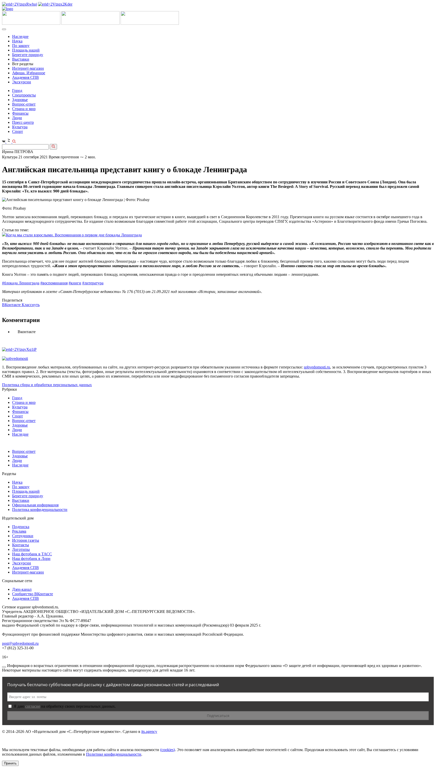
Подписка (20, 527)
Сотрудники (22, 536)
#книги (75, 283)
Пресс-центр (23, 122)
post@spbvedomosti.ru (20, 643)
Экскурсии (21, 82)
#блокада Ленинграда (20, 283)
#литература (92, 283)
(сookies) (167, 750)
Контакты (20, 545)
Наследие (20, 36)
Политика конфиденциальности (39, 509)
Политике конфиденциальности (113, 754)
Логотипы (21, 549)
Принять (10, 763)
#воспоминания (54, 283)
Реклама (19, 531)
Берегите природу (27, 55)
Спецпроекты (24, 95)
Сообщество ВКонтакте (32, 594)
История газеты (25, 540)
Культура (20, 127)
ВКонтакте (12, 305)
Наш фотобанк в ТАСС (32, 554)
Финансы (20, 113)
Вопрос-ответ (24, 104)
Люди (17, 118)
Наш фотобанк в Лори (31, 558)
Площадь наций (26, 50)
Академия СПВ (25, 77)
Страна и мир (24, 109)
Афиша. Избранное (28, 73)
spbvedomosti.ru (317, 367)
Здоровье (20, 99)
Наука (17, 41)
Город (17, 90)
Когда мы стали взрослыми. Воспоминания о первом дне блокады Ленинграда (74, 235)
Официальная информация (35, 505)
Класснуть (31, 305)
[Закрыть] (4, 667)
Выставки (20, 59)
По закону (21, 45)
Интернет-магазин (28, 68)
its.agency (149, 731)
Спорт (17, 131)
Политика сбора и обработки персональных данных (47, 385)
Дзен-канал (22, 589)
